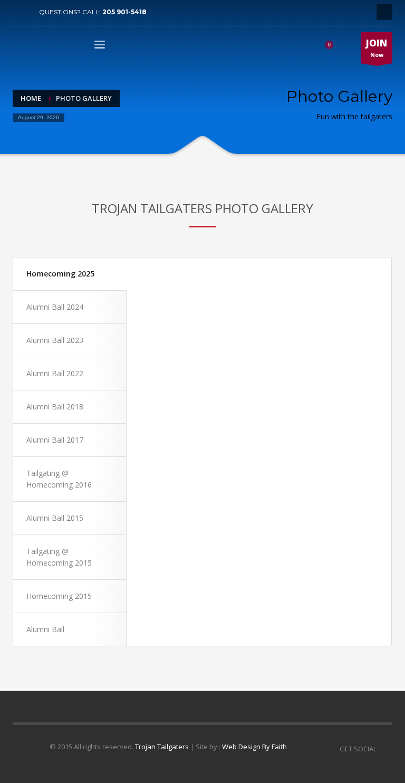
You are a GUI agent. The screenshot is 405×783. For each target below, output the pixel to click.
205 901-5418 (124, 12)
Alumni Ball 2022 (54, 373)
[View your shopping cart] (333, 46)
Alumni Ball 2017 (54, 440)
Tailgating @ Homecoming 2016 (59, 479)
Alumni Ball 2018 (54, 407)
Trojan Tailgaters (162, 746)
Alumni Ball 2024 (54, 307)
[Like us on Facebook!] (384, 749)
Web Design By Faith (254, 746)
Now (376, 48)
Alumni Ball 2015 (54, 518)
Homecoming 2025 (60, 274)
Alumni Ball (45, 629)
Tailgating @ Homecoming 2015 (59, 557)
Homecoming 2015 (59, 596)
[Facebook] (20, 12)
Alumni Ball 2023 (54, 340)
